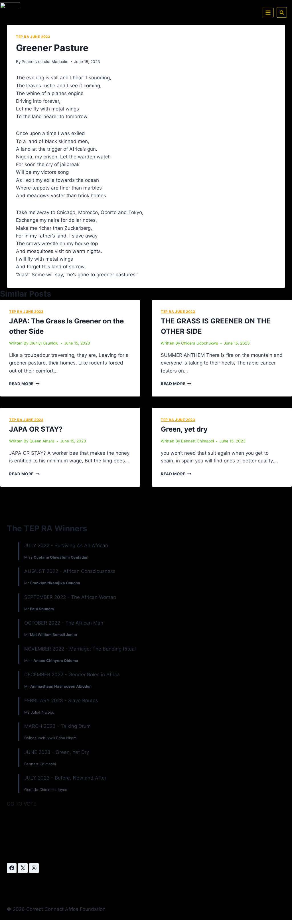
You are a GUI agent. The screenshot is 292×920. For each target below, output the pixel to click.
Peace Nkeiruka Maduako (45, 61)
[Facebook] (12, 868)
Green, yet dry (184, 429)
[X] (23, 868)
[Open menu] (268, 12)
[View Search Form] (282, 12)
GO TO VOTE (21, 804)
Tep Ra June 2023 (33, 37)
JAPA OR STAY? (36, 429)
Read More (24, 383)
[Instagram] (34, 868)
